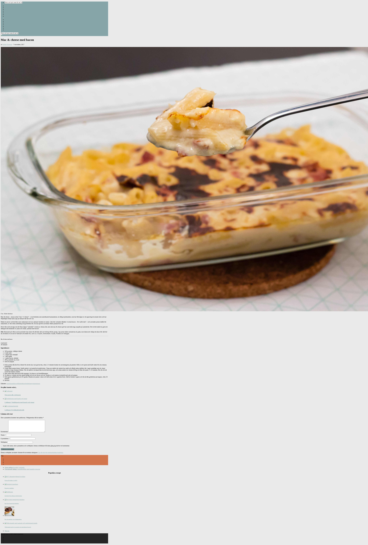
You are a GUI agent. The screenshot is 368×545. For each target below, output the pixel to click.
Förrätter (8, 13)
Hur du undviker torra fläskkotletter (13, 519)
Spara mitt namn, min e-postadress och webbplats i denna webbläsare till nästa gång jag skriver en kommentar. (36, 446)
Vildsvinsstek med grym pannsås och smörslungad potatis (18, 527)
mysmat (33, 383)
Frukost (7, 9)
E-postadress (5, 438)
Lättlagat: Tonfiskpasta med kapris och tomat (19, 402)
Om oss (7, 531)
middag (28, 383)
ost (36, 383)
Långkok (8, 16)
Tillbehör (8, 11)
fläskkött (20, 383)
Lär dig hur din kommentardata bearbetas (50, 452)
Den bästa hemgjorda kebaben (12, 503)
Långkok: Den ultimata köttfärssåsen (13, 495)
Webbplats (4, 442)
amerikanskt (10, 383)
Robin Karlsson (7, 44)
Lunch (7, 7)
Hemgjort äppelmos (9, 488)
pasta (38, 383)
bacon (16, 383)
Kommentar (4, 431)
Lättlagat (8, 14)
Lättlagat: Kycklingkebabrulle (14, 410)
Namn (3, 435)
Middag (7, 6)
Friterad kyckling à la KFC (11, 480)
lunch (24, 383)
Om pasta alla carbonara (13, 395)
